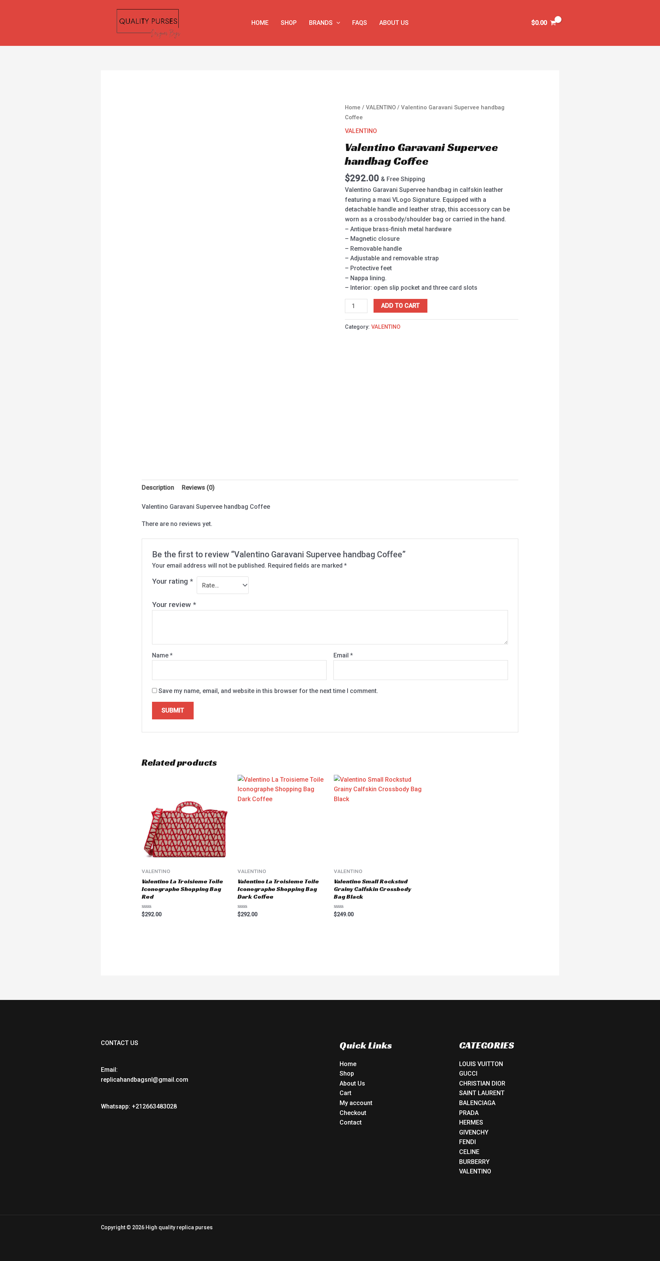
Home (353, 107)
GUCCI (468, 1073)
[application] (336, 23)
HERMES (471, 1122)
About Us (352, 1083)
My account (356, 1103)
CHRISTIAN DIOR (482, 1083)
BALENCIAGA (477, 1103)
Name (162, 655)
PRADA (469, 1113)
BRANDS (321, 22)
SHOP (289, 22)
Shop (347, 1073)
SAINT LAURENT (482, 1093)
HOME (260, 22)
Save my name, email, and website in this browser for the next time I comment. (268, 691)
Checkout (353, 1113)
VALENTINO (381, 107)
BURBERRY (474, 1161)
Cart (345, 1093)
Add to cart (400, 305)
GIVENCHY (474, 1132)
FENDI (467, 1142)
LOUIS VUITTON (481, 1064)
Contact (351, 1122)
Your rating (172, 581)
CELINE (469, 1152)
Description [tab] (158, 487)
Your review (174, 604)
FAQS (359, 22)
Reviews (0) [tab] (198, 487)
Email (343, 655)
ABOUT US (394, 22)
